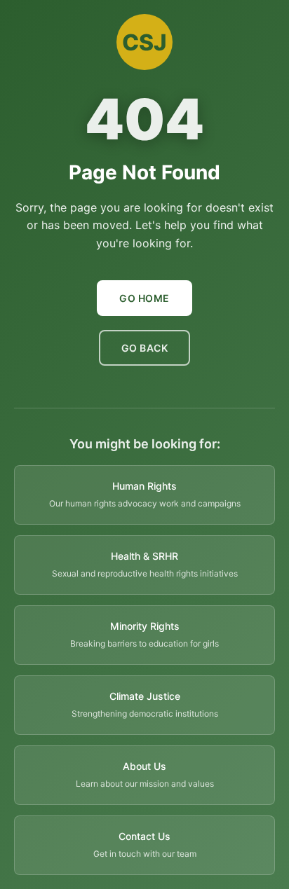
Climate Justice (144, 696)
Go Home (144, 298)
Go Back (144, 348)
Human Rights (144, 486)
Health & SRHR (144, 556)
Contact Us (144, 836)
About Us (144, 766)
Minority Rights (145, 626)
